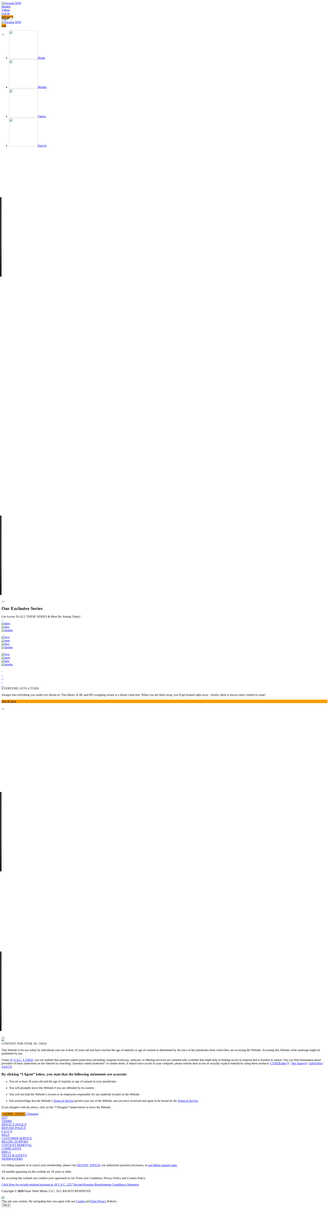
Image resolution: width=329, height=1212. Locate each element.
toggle (5, 18)
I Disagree (32, 1113)
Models (6, 6)
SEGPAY (82, 1165)
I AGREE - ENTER (13, 1114)
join (4, 25)
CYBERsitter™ (279, 1063)
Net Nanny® (299, 1063)
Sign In (42, 145)
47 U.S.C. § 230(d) (21, 1060)
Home (41, 57)
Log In (6, 13)
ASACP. (7, 1066)
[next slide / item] (3, 601)
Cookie (80, 1201)
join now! (7, 16)
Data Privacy (98, 1201)
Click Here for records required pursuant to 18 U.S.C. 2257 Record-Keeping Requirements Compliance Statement (70, 1184)
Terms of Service (63, 1100)
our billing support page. (162, 1165)
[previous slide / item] (3, 34)
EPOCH (95, 1165)
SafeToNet (315, 1063)
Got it (6, 1205)
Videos (6, 10)
